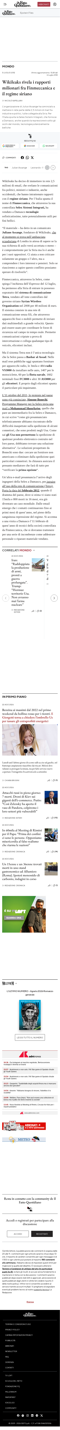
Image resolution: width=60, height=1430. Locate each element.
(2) (41, 611)
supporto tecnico (41, 1289)
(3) (56, 780)
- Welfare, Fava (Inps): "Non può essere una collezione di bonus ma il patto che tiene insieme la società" (29, 1099)
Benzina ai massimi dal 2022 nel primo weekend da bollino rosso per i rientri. (26, 712)
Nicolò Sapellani (12, 101)
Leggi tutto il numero (30, 1037)
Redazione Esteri (18, 611)
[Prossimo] (54, 598)
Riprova (30, 1301)
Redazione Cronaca (13, 852)
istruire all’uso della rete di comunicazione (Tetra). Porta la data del (28, 486)
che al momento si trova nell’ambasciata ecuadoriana (29, 237)
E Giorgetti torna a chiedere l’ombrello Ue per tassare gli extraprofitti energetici (27, 717)
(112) (56, 818)
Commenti (11, 157)
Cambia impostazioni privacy (19, 1335)
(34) (56, 852)
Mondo (8, 66)
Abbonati (43, 4)
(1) (57, 885)
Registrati (42, 1234)
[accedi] (55, 4)
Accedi (18, 1234)
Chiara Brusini (10, 780)
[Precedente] (5, 598)
